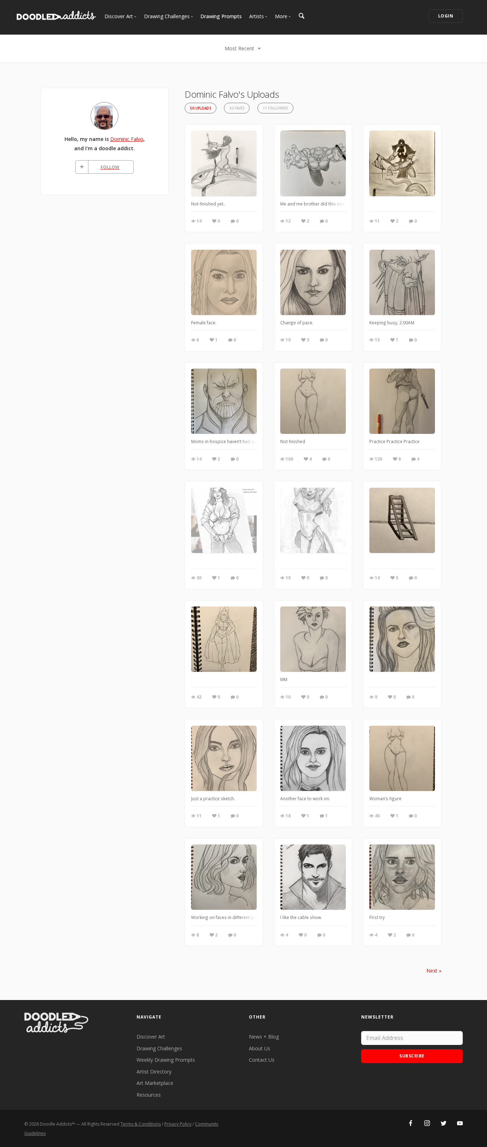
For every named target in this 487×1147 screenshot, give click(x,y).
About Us (259, 1048)
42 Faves (236, 108)
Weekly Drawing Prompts (166, 1059)
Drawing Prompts (221, 16)
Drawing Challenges (159, 1048)
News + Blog (264, 1036)
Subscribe (412, 1056)
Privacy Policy (177, 1124)
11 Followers (275, 108)
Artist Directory (154, 1071)
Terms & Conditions (141, 1124)
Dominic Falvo (126, 139)
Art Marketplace (155, 1083)
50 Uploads (200, 108)
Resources (149, 1094)
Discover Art (151, 1036)
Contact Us (262, 1059)
